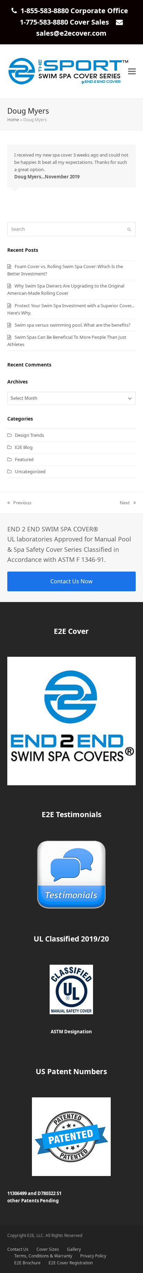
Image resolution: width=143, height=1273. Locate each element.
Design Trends (29, 435)
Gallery (74, 1249)
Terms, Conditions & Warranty (43, 1256)
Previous (19, 503)
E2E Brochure (27, 1263)
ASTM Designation (71, 1031)
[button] (132, 71)
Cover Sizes (47, 1249)
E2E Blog (24, 447)
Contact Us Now (71, 581)
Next (125, 503)
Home (13, 120)
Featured (24, 459)
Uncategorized (30, 471)
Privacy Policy (93, 1256)
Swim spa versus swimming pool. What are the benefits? (73, 325)
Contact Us (17, 1249)
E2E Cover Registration (71, 1263)
